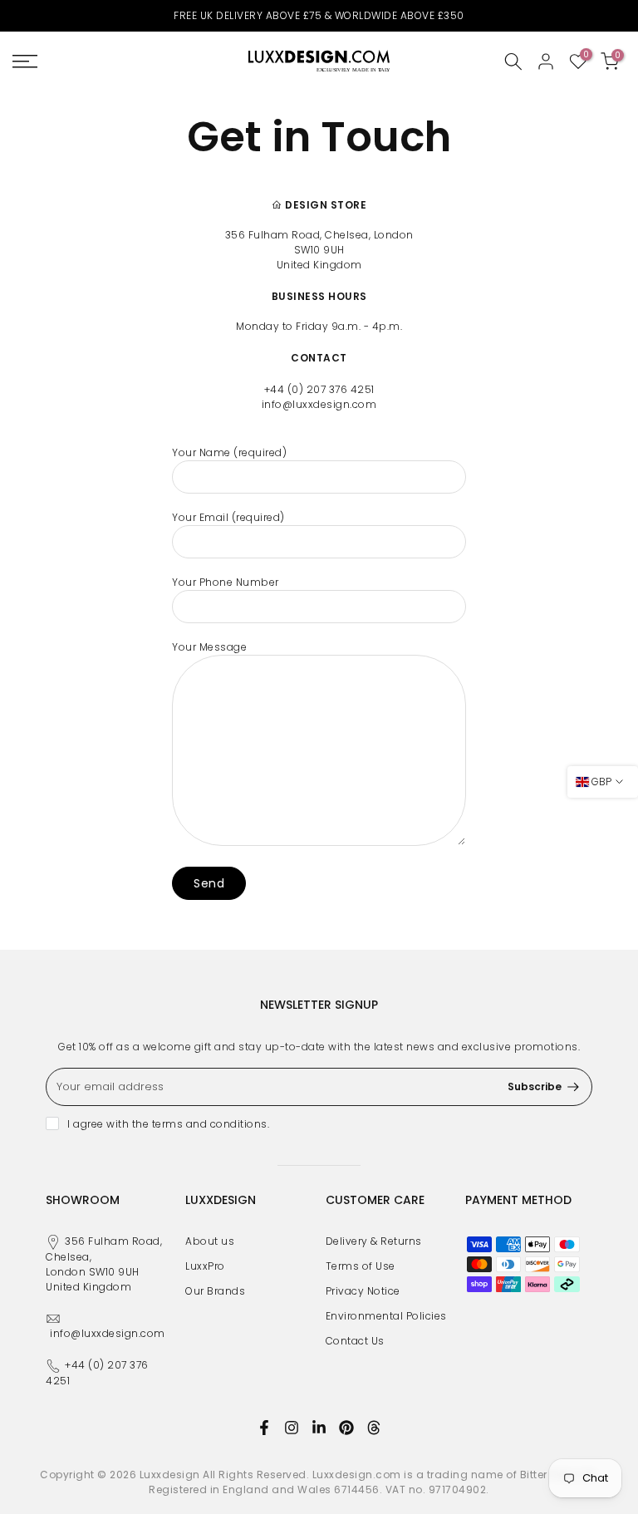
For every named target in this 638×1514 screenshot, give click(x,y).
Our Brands (215, 1291)
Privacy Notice (363, 1291)
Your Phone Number (225, 582)
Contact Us (355, 1341)
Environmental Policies (386, 1316)
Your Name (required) (229, 452)
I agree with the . (168, 1124)
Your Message (209, 647)
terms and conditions (209, 1124)
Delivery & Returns (374, 1241)
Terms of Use (360, 1266)
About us (209, 1241)
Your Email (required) (228, 517)
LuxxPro (205, 1266)
